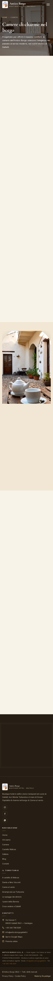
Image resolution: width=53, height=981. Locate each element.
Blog (4, 859)
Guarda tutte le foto (26, 706)
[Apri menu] (48, 4)
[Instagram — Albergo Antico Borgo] (4, 807)
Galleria (5, 854)
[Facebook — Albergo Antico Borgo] (4, 813)
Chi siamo (6, 840)
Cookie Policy (20, 976)
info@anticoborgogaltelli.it (16, 932)
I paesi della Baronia (10, 902)
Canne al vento (8, 887)
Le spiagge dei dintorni (11, 897)
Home (4, 17)
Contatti (5, 864)
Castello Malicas (9, 849)
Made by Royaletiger (43, 976)
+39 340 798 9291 (13, 928)
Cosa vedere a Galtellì (11, 906)
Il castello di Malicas (10, 878)
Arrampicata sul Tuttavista (13, 892)
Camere (5, 845)
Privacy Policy (7, 976)
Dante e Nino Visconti (11, 882)
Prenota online (26, 482)
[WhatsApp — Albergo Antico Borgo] (4, 820)
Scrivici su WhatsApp (40, 757)
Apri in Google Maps (13, 937)
